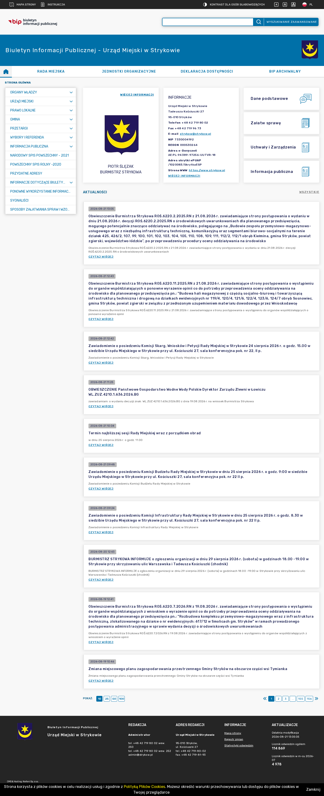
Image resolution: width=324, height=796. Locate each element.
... (293, 698)
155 (300, 698)
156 (309, 698)
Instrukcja (56, 4)
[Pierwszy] (265, 699)
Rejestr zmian (233, 739)
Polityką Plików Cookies (144, 786)
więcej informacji (137, 94)
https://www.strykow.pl (207, 170)
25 (107, 698)
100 (121, 698)
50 (114, 698)
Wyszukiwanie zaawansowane (292, 21)
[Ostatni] (316, 699)
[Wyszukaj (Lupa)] (258, 22)
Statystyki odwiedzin (238, 745)
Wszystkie (309, 192)
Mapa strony (26, 4)
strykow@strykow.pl (195, 133)
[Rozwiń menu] (71, 92)
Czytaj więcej (101, 256)
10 (99, 698)
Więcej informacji (184, 175)
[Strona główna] (6, 71)
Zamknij (313, 789)
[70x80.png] (310, 50)
